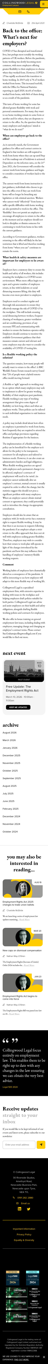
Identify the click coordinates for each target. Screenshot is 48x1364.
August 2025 (10, 786)
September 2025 (12, 778)
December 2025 (11, 755)
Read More (24, 919)
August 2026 (10, 732)
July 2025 (8, 793)
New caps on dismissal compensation (22, 950)
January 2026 (10, 747)
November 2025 (11, 763)
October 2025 (10, 770)
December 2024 (11, 816)
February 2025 (11, 808)
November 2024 (11, 824)
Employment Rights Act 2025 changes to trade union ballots (18, 903)
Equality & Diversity (24, 1240)
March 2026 (9, 740)
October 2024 (10, 831)
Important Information (24, 1228)
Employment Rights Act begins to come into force (20, 997)
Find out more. (21, 1359)
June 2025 (8, 801)
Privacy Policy (24, 1234)
